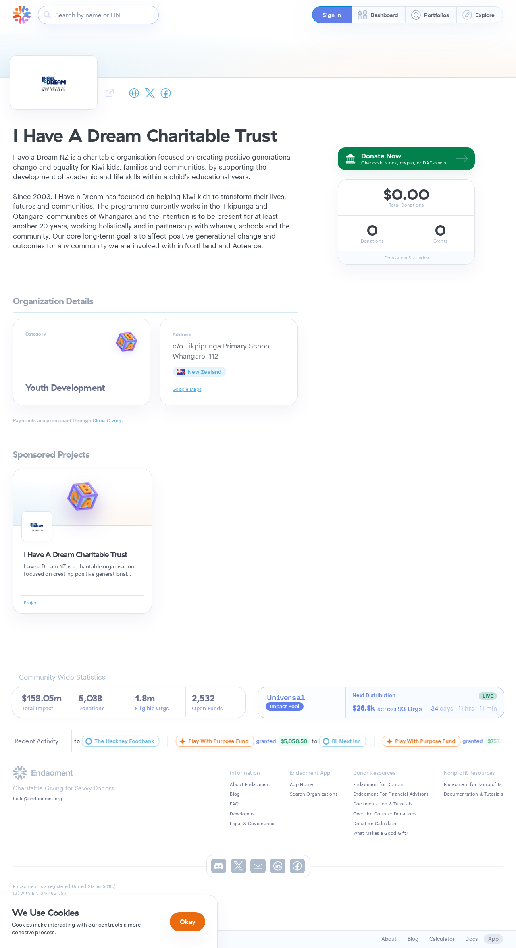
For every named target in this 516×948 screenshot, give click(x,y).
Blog (235, 794)
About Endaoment (250, 784)
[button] (332, 14)
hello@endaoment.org (37, 798)
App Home (301, 784)
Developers (242, 813)
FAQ (234, 803)
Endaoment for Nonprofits (473, 784)
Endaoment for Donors (378, 784)
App (493, 939)
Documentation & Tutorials (383, 803)
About (389, 939)
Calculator (442, 939)
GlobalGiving (107, 420)
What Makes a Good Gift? (380, 833)
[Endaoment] (22, 15)
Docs (471, 939)
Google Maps (187, 389)
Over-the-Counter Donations (385, 813)
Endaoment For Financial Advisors (391, 794)
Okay (188, 921)
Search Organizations (313, 794)
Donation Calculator (375, 823)
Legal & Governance (252, 823)
